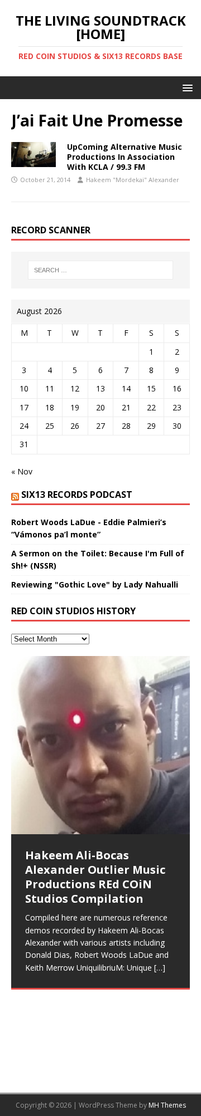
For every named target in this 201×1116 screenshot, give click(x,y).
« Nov (21, 471)
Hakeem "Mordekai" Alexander (132, 179)
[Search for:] (100, 270)
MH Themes (167, 1105)
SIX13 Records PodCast (76, 494)
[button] (185, 87)
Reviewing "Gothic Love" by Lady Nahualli (94, 584)
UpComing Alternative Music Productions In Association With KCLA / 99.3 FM (124, 156)
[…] (159, 967)
